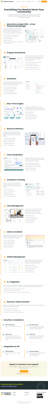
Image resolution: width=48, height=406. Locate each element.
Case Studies (28, 1)
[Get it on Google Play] (40, 397)
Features (23, 1)
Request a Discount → (27, 373)
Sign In (39, 1)
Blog (33, 1)
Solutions (18, 1)
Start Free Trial (44, 1)
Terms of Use (26, 403)
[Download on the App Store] (39, 395)
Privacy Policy (21, 403)
